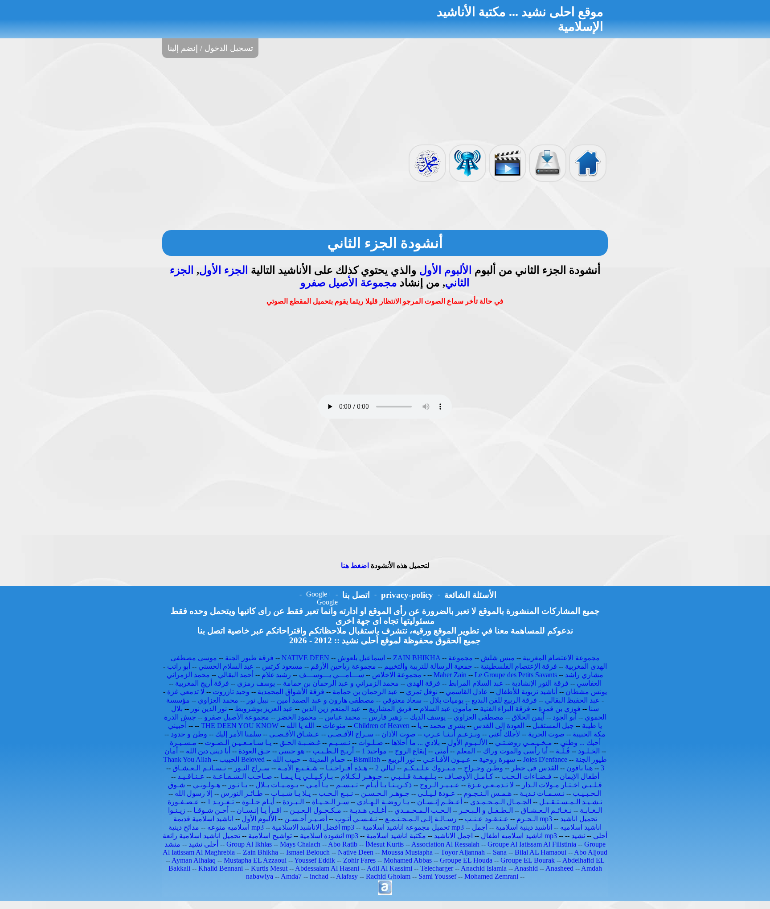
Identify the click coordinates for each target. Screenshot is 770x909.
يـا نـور (237, 785)
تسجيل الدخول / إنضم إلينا (210, 48)
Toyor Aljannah (463, 852)
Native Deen (355, 852)
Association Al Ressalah (445, 844)
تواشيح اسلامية (270, 835)
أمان (171, 751)
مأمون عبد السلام (446, 708)
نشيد (578, 835)
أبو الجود (565, 717)
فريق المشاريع (390, 708)
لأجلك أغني (504, 734)
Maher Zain (450, 675)
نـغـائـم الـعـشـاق (546, 810)
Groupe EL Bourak (527, 860)
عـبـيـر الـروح (439, 785)
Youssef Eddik (314, 860)
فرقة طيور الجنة (249, 658)
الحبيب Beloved (242, 759)
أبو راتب (178, 666)
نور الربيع (401, 759)
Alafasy (347, 876)
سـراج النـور (252, 768)
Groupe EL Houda (466, 860)
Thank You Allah (187, 759)
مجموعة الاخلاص (397, 675)
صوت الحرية (546, 734)
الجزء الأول (223, 270)
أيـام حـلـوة (258, 802)
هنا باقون (579, 768)
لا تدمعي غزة (186, 691)
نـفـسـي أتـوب (356, 819)
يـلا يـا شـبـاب (291, 793)
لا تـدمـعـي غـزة (490, 785)
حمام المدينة (327, 759)
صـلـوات (370, 742)
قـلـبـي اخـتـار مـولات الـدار (562, 785)
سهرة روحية (497, 759)
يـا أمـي (317, 785)
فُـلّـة (563, 751)
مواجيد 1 (374, 751)
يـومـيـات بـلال (276, 785)
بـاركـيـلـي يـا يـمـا (306, 776)
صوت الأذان (398, 734)
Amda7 (291, 876)
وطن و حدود (189, 734)
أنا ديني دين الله (208, 751)
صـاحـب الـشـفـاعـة (242, 776)
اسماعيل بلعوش (361, 658)
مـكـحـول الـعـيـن (315, 810)
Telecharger (436, 868)
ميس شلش (498, 658)
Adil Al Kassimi (389, 868)
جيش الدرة (180, 717)
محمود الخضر (297, 717)
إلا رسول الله (194, 793)
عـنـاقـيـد (191, 776)
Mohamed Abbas (408, 860)
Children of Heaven (382, 725)
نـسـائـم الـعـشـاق (199, 768)
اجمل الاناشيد (453, 835)
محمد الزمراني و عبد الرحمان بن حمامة (341, 683)
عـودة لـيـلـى (436, 793)
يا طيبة (592, 725)
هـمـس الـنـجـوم (487, 793)
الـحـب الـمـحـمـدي (422, 810)
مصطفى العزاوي (479, 717)
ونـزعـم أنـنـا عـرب (452, 734)
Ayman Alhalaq (194, 860)
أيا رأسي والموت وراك (515, 751)
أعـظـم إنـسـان (439, 802)
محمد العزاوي (218, 700)
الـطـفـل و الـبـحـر (486, 810)
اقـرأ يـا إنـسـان (259, 810)
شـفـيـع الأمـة (298, 768)
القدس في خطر (534, 768)
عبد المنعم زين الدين (331, 708)
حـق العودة (254, 751)
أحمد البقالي (236, 675)
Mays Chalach (300, 844)
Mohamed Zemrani (491, 876)
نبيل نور (257, 700)
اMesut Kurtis (384, 844)
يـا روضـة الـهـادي (383, 802)
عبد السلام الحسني (226, 666)
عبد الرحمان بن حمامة (365, 691)
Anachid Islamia (484, 868)
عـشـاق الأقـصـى (294, 734)
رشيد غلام (276, 675)
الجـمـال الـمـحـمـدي (500, 802)
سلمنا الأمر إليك (238, 734)
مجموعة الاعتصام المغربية (561, 658)
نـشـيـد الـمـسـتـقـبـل (570, 802)
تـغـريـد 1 (220, 802)
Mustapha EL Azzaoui (255, 860)
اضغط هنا (355, 565)
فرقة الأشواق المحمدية (291, 691)
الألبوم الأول (445, 270)
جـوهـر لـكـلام (361, 776)
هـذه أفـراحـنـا (346, 768)
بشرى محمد (447, 725)
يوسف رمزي (256, 683)
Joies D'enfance (545, 759)
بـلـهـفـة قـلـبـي (413, 776)
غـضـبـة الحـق (299, 742)
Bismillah (366, 759)
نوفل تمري (422, 691)
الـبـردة (293, 802)
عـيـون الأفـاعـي (447, 759)
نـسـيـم (339, 742)
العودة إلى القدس (498, 725)
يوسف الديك (428, 717)
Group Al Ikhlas (249, 844)
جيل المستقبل (553, 725)
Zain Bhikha (260, 852)
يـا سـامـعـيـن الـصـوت (238, 742)
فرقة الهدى (423, 683)
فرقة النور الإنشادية (540, 683)
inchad (319, 876)
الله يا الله (301, 725)
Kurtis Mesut (269, 868)
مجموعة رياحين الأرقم (343, 666)
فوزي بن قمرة (559, 708)
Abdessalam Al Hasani (327, 868)
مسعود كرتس (282, 666)
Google (327, 602)
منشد (172, 844)
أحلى (600, 835)
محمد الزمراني (188, 675)
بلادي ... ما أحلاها (415, 742)
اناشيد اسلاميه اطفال (512, 835)
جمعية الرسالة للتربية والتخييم (428, 666)
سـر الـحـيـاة (330, 802)
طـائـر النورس (242, 793)
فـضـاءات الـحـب (526, 776)
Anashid (526, 868)
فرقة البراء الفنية (505, 708)
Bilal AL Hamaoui (540, 852)
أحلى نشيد (203, 844)
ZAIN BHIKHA (416, 658)
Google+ (318, 594)
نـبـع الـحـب (336, 793)
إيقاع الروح (410, 751)
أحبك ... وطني (580, 742)
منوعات (334, 725)
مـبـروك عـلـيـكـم (429, 768)
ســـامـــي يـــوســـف (331, 675)
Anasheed (559, 868)
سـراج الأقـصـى (350, 734)
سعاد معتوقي (402, 700)
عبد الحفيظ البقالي (572, 700)
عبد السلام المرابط (476, 683)
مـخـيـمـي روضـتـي (523, 742)
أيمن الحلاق (528, 717)
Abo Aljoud (590, 852)
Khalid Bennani (220, 868)
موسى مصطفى (194, 658)
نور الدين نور (209, 708)
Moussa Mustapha (407, 852)
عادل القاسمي (467, 691)
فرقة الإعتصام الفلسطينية (518, 666)
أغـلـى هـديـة (367, 810)
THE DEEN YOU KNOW (240, 725)
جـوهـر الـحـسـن (385, 793)
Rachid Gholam (388, 876)
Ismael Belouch (308, 852)
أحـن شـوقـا (211, 810)
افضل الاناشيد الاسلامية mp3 (313, 827)
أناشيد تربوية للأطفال (526, 691)
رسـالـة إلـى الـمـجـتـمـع (421, 819)
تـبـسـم (347, 785)
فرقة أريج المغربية (202, 683)
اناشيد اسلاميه (581, 827)
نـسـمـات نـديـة (542, 793)
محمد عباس (342, 717)
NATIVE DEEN (305, 658)
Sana (500, 852)
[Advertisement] (385, 100)
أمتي (441, 751)
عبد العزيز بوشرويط (264, 708)
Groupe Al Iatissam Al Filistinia (531, 844)
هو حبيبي (291, 751)
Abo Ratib (342, 844)
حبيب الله (287, 759)
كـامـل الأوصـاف (468, 776)
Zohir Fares (359, 860)
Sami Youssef (437, 876)
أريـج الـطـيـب (333, 751)
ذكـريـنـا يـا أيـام (389, 785)
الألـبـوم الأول (467, 742)
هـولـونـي (206, 785)
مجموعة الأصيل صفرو (348, 282)
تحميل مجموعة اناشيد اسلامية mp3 (413, 827)
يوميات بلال (446, 700)
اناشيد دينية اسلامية (524, 827)
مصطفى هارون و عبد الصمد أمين (325, 700)
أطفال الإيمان (579, 776)
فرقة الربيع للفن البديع (504, 700)
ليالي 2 (385, 768)
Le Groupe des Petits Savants (517, 675)
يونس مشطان (586, 691)
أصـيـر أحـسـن (305, 819)
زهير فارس (385, 717)
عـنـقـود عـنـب (486, 819)
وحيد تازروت (231, 691)
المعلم (465, 751)
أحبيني (177, 725)
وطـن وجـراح (483, 768)
